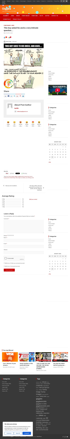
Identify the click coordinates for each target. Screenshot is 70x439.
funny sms (43, 396)
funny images (11, 176)
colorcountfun (46, 383)
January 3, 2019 (56, 367)
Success (44, 425)
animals (37, 382)
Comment (6, 218)
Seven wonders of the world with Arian (26, 364)
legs (19, 177)
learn (44, 418)
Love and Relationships (42, 420)
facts (37, 387)
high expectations (40, 408)
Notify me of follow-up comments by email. (15, 263)
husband (38, 409)
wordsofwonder (43, 429)
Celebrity (8, 1)
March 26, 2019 (40, 370)
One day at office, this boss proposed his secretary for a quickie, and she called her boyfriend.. (35, 188)
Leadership (39, 418)
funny (40, 389)
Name (5, 237)
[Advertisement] (24, 140)
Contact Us (43, 1)
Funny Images (23, 1)
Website (5, 249)
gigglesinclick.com (43, 406)
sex (26, 177)
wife (43, 428)
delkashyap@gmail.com (22, 111)
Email (5, 243)
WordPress (39, 436)
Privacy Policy (56, 1)
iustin (11, 33)
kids (45, 415)
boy (7, 176)
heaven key (26, 176)
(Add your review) (33, 199)
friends (37, 389)
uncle (32, 177)
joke (37, 415)
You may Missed (8, 350)
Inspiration (46, 413)
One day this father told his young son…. (59, 364)
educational (46, 385)
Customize (9, 433)
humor (31, 176)
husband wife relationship (9, 177)
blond (42, 383)
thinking (29, 177)
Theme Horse (23, 436)
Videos (17, 1)
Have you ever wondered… (11, 185)
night (50, 422)
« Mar (49, 162)
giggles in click (41, 404)
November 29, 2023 (7, 367)
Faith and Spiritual (44, 387)
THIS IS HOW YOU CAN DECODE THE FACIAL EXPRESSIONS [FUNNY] (43, 366)
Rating (5, 235)
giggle (48, 396)
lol (47, 418)
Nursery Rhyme (39, 424)
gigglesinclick (21, 176)
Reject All (18, 433)
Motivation (45, 422)
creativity (39, 385)
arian (40, 382)
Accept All (27, 433)
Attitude (44, 382)
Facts (34, 1)
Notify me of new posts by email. (12, 266)
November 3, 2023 (24, 367)
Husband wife (43, 409)
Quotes (38, 1)
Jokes (13, 1)
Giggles (6, 8)
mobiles (23, 177)
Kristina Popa (22, 368)
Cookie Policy (49, 1)
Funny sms (29, 1)
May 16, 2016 (7, 33)
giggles (16, 176)
